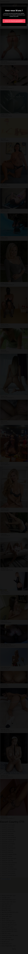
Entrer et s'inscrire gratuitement (14, 21)
